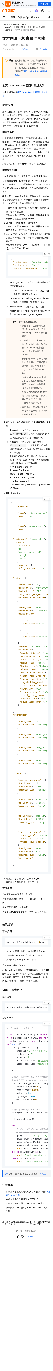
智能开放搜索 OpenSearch (19, 24)
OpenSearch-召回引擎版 (15, 27)
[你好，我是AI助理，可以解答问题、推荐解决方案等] (36, 11)
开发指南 (42, 1173)
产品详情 (25, 49)
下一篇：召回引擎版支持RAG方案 (40, 1222)
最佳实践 (8, 30)
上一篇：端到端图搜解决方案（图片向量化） (15, 1222)
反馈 (31, 1236)
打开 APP (44, 4)
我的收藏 (43, 49)
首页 (4, 24)
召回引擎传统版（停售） (37, 27)
